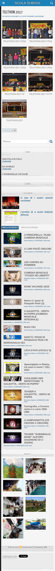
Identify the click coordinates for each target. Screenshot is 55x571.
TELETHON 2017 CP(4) (40, 41)
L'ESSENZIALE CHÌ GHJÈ (15, 172)
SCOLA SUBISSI (27, 3)
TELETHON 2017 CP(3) (14, 67)
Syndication (27, 547)
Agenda (27, 184)
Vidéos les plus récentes (10, 228)
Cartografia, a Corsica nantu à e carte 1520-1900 (36, 409)
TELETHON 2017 (14, 120)
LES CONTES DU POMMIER (33, 263)
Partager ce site (10, 557)
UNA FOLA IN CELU (12, 157)
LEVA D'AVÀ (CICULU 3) (37, 350)
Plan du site (13, 547)
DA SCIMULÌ (8, 164)
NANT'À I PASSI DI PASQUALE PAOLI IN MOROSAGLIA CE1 (26, 340)
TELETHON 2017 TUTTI (40, 94)
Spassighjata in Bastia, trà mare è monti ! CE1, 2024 (37, 367)
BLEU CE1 (30, 327)
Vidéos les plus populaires (29, 228)
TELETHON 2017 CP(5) (14, 41)
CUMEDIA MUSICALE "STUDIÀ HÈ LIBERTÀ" (37, 274)
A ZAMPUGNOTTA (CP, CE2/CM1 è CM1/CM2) (37, 421)
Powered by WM (40, 547)
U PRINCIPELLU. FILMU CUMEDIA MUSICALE (37, 236)
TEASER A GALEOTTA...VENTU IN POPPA (37, 394)
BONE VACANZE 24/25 (36, 286)
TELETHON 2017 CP (15, 94)
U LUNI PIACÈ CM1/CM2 (37, 248)
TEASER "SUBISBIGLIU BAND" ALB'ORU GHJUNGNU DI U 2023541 (37, 438)
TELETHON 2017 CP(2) (40, 67)
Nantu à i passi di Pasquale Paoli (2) (34, 302)
